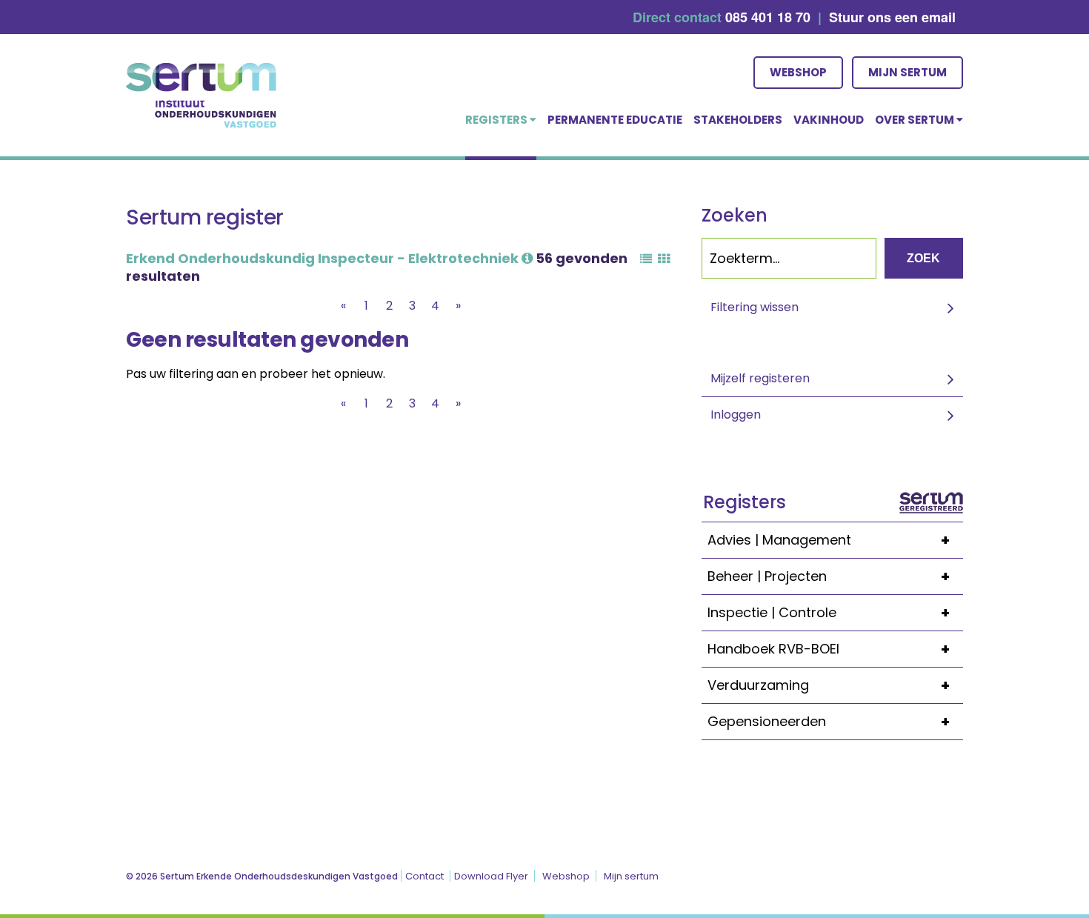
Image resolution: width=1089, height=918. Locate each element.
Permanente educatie (614, 119)
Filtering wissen (754, 307)
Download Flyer (491, 876)
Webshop (798, 72)
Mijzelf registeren (760, 378)
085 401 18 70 (767, 17)
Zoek (923, 258)
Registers (497, 119)
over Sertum (915, 119)
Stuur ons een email (892, 17)
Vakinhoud (828, 119)
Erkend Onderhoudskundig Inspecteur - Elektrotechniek (324, 258)
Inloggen (735, 414)
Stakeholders (737, 119)
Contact (424, 876)
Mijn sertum (907, 72)
